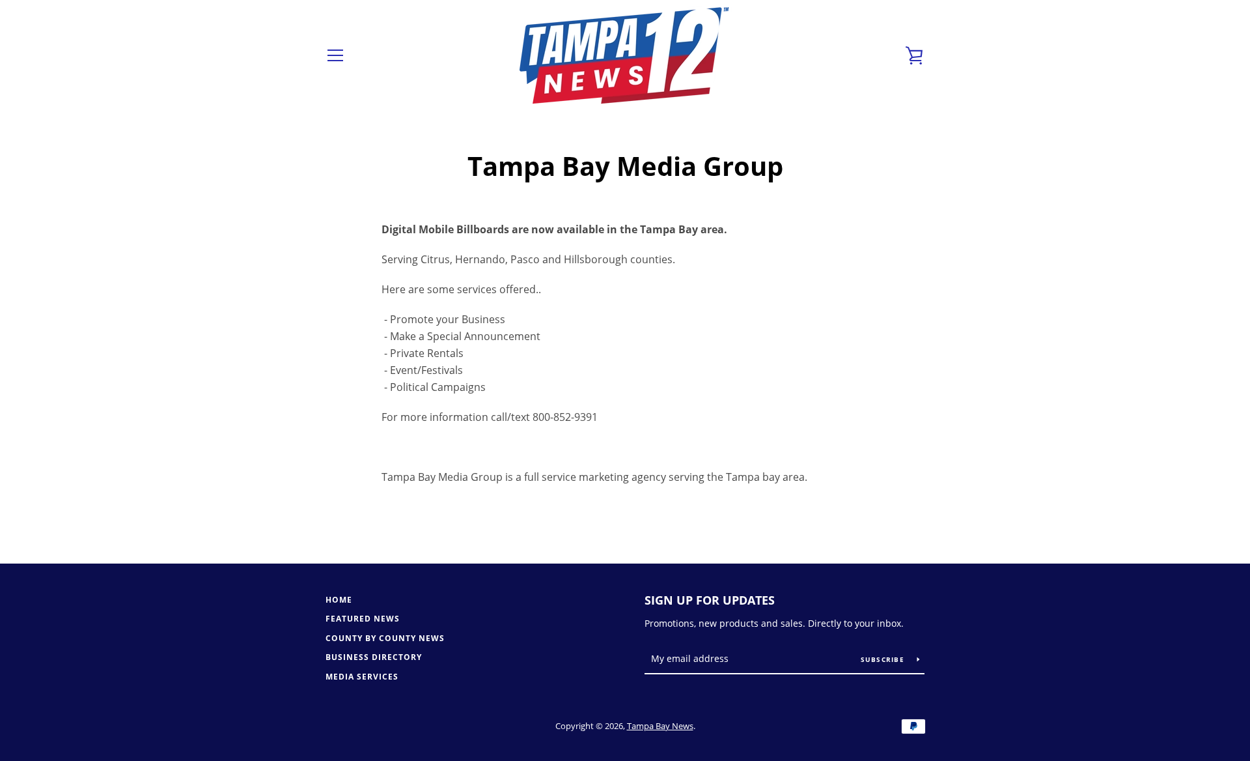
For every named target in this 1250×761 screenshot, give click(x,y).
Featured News (363, 618)
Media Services (362, 676)
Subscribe (884, 659)
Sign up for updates (710, 600)
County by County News (385, 638)
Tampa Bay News (660, 726)
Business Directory (374, 657)
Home (339, 599)
